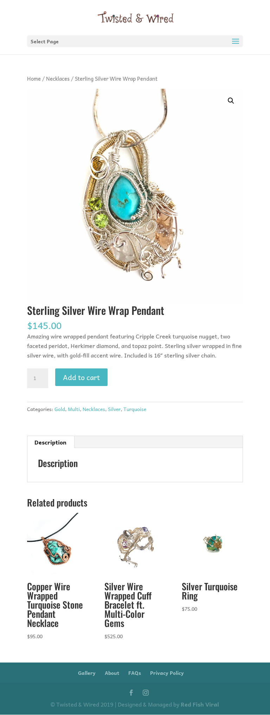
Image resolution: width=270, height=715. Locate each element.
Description (50, 442)
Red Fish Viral (200, 704)
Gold (59, 409)
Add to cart (81, 377)
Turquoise (134, 409)
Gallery (87, 673)
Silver (114, 409)
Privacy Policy (167, 673)
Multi (74, 409)
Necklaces (58, 78)
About (112, 673)
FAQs (134, 673)
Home (34, 78)
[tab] (51, 442)
